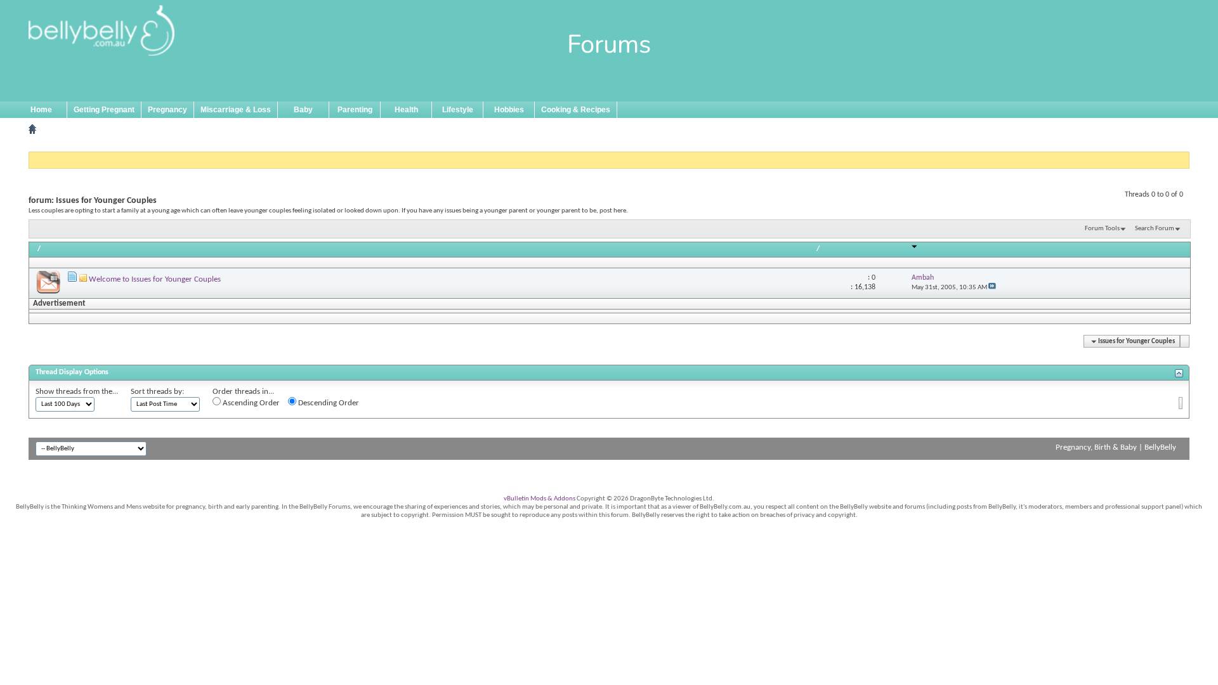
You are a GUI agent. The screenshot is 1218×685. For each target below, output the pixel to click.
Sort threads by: (157, 392)
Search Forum (1154, 228)
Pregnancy (167, 109)
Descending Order (327, 403)
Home (41, 109)
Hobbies (509, 109)
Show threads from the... (77, 392)
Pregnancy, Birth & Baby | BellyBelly (1116, 447)
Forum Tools (1102, 228)
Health (406, 109)
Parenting (354, 109)
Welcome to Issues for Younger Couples (155, 279)
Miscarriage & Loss (235, 109)
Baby (303, 109)
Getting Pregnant (104, 109)
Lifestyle (457, 109)
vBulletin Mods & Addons (539, 498)
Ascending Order (250, 403)
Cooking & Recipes (575, 109)
